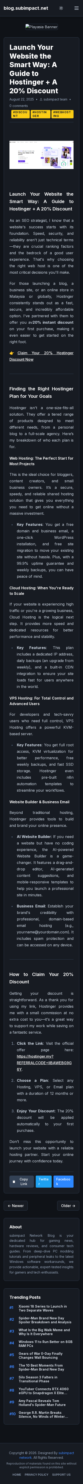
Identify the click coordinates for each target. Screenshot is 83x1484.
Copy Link (24, 1181)
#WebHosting (62, 114)
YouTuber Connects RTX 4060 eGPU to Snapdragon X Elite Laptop (44, 1391)
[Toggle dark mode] (61, 8)
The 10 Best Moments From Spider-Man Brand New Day (41, 1367)
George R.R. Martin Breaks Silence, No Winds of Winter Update (42, 1415)
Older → (68, 1205)
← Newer (16, 1205)
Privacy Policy (36, 1474)
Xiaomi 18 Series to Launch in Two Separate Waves (43, 1308)
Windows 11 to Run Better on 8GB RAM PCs (45, 1344)
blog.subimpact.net (26, 8)
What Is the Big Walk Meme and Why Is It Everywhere (44, 1332)
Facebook (63, 1181)
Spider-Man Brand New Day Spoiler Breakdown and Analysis (45, 1320)
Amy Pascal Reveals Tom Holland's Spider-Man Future (42, 1403)
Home (16, 1474)
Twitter (44, 1181)
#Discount (20, 114)
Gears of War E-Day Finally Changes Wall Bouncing (40, 1356)
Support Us (61, 1474)
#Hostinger (40, 114)
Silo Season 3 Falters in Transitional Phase (38, 1379)
